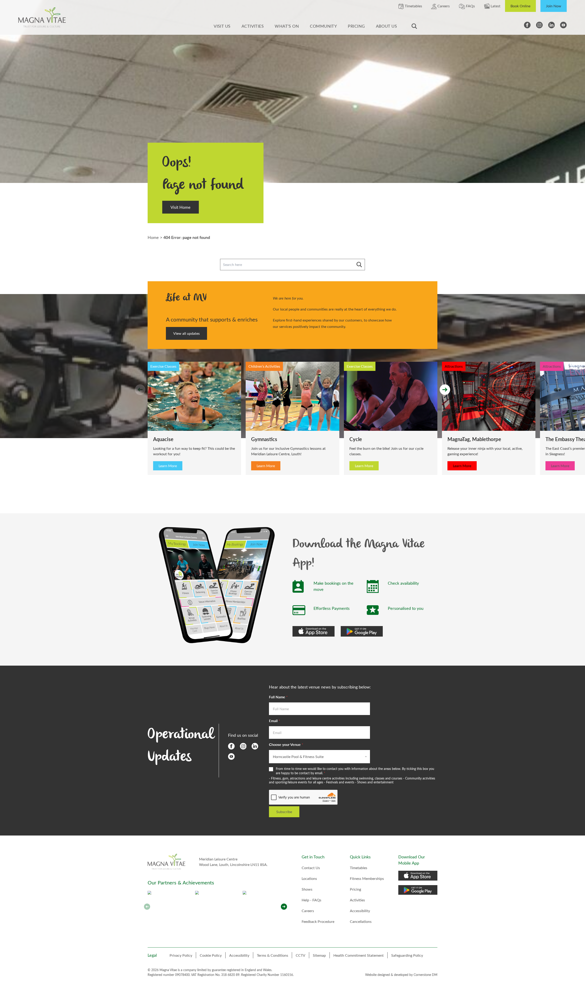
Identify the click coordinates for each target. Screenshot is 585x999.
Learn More (70, 465)
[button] (284, 907)
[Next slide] (445, 389)
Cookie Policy (211, 955)
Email (274, 720)
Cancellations (361, 921)
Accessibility (360, 910)
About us (386, 26)
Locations (309, 878)
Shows (307, 889)
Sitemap (319, 955)
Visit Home (180, 207)
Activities (253, 26)
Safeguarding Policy (407, 955)
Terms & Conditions (272, 955)
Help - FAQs (311, 899)
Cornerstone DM (425, 974)
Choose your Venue (286, 744)
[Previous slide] (140, 389)
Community (323, 26)
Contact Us (311, 867)
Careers (443, 5)
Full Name (278, 697)
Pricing (356, 26)
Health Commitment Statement (358, 955)
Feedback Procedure (318, 921)
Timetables (413, 5)
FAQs (470, 5)
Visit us (222, 26)
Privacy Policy (181, 955)
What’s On (287, 26)
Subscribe (284, 811)
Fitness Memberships (367, 878)
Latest (495, 5)
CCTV (300, 955)
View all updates (186, 333)
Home (153, 237)
